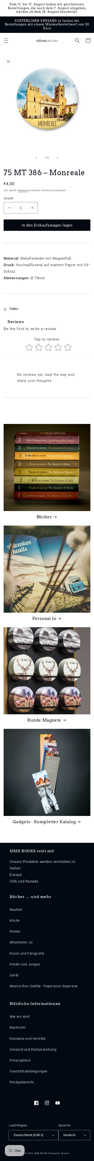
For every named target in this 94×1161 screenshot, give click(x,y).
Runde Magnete (44, 720)
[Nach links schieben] (36, 157)
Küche (15, 920)
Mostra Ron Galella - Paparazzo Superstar (44, 986)
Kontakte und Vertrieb (28, 1038)
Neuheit (16, 910)
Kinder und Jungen (25, 964)
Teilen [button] (14, 309)
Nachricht (18, 1027)
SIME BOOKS (40, 1153)
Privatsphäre (20, 1060)
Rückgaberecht (22, 1082)
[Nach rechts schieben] (57, 157)
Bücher (44, 516)
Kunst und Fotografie (27, 953)
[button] (6, 40)
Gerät (14, 975)
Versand (23, 190)
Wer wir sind (19, 1016)
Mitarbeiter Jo (21, 942)
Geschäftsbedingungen (28, 1071)
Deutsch (69, 1135)
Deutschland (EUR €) (29, 1135)
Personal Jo (44, 618)
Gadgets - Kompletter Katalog (44, 821)
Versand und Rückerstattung (33, 1049)
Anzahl (8, 198)
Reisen (15, 931)
